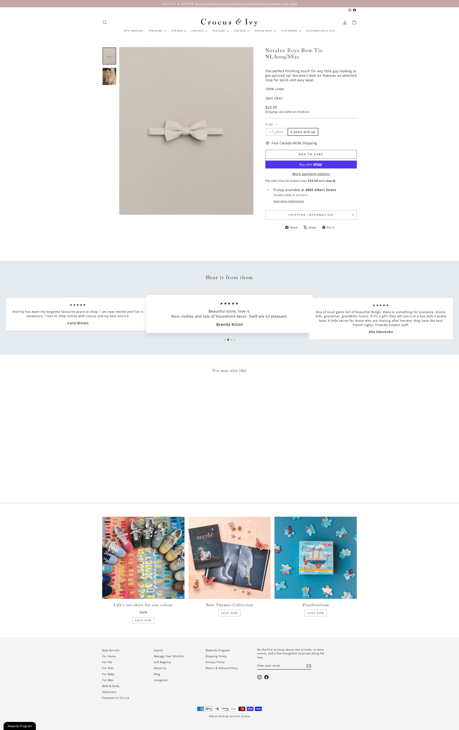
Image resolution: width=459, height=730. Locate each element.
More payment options (311, 174)
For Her (177, 30)
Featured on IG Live (320, 30)
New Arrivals (133, 30)
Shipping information (310, 215)
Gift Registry (162, 662)
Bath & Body (264, 30)
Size (271, 124)
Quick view (132, 468)
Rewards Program (218, 650)
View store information (288, 201)
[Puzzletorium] (316, 558)
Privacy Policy (215, 662)
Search (158, 650)
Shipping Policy (216, 656)
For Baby (219, 30)
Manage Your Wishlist (169, 656)
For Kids (198, 30)
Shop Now (143, 620)
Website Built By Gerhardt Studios (229, 716)
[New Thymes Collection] (229, 558)
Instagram (161, 680)
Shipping (271, 111)
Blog (157, 674)
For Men (240, 30)
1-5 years (276, 132)
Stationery (289, 30)
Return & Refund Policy (222, 668)
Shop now (315, 613)
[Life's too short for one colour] (143, 558)
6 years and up (303, 132)
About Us (160, 668)
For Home (156, 30)
